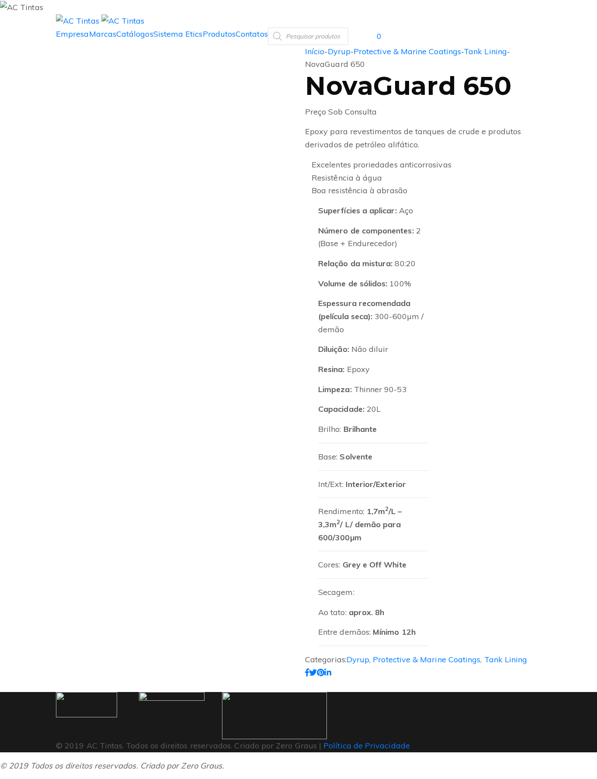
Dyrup (339, 51)
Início (314, 51)
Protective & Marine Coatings (407, 51)
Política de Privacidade (366, 746)
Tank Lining (485, 51)
